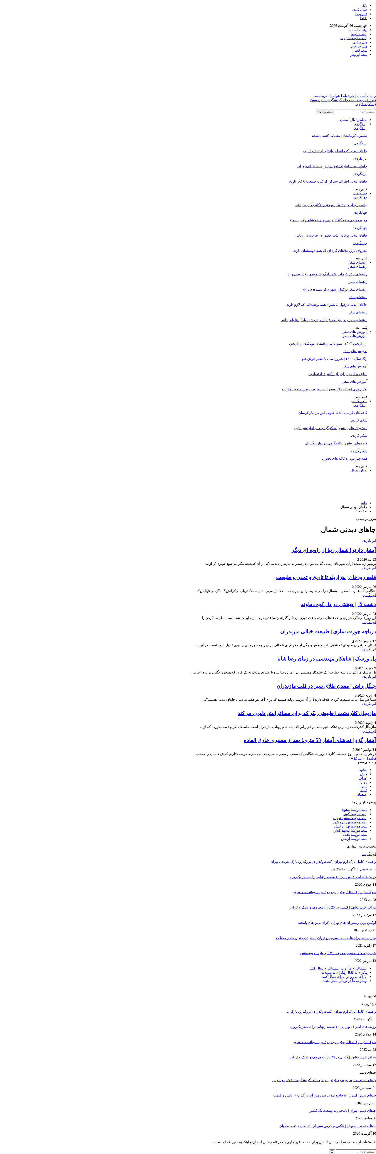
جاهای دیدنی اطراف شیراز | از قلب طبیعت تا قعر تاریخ (328, 181)
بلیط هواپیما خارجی (353, 38)
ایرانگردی (360, 124)
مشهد (363, 770)
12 (359, 758)
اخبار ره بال (359, 470)
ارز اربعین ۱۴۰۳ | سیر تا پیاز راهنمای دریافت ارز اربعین (328, 343)
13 (355, 758)
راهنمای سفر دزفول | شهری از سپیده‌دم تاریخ (335, 289)
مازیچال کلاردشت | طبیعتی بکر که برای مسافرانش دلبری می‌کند (307, 713)
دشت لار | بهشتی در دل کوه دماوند (338, 604)
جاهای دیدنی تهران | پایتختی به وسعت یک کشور (342, 1110)
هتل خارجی (359, 46)
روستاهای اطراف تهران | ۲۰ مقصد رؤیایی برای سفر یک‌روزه (333, 877)
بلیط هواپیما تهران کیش (350, 826)
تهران (363, 778)
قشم (363, 790)
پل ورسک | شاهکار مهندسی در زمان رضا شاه (327, 659)
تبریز (364, 782)
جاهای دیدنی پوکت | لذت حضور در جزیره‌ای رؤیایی (331, 235)
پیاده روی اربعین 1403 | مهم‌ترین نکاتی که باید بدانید (331, 205)
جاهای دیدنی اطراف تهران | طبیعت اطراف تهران (332, 166)
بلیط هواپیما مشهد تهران (350, 818)
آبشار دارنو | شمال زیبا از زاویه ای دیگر (334, 550)
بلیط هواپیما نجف (355, 834)
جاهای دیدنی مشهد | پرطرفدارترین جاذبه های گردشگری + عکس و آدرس (324, 1080)
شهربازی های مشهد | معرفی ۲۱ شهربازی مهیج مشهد (338, 953)
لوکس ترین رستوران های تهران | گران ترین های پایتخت (336, 922)
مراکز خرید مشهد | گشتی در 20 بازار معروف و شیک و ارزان (333, 907)
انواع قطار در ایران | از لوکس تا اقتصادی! (338, 374)
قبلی (372, 758)
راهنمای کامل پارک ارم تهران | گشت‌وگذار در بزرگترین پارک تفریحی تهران (323, 861)
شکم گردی (359, 401)
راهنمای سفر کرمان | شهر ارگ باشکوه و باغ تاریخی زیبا (327, 274)
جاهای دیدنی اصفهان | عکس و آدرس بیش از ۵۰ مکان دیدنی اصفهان (327, 1126)
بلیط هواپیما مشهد (354, 810)
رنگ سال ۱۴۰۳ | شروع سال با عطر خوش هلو (334, 358)
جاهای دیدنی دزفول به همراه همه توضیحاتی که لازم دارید (327, 304)
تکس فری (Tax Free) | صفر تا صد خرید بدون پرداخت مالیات (324, 389)
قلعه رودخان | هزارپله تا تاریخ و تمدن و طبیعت (326, 577)
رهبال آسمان (358, 30)
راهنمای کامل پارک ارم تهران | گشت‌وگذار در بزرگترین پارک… (331, 1011)
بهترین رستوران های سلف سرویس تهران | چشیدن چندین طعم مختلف (326, 938)
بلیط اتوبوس (358, 54)
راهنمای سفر (358, 262)
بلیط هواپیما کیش (355, 814)
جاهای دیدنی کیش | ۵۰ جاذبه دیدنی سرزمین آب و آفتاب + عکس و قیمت (324, 1095)
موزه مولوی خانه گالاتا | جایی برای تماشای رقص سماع (328, 220)
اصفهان (361, 794)
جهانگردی (360, 193)
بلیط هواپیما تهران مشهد (350, 822)
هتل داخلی (359, 42)
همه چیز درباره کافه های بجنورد (344, 458)
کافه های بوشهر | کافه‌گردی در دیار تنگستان (336, 443)
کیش (363, 774)
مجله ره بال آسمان (353, 120)
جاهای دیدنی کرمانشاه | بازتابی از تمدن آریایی (335, 151)
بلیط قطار (360, 50)
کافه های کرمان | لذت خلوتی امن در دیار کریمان (332, 413)
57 (333, 869)
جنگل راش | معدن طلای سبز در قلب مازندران (326, 686)
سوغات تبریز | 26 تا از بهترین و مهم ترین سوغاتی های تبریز (334, 892)
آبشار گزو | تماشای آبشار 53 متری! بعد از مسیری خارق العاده (310, 740)
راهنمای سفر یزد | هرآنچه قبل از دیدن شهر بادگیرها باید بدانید (324, 320)
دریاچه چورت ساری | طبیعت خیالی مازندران (328, 631)
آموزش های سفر (355, 331)
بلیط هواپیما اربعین (354, 839)
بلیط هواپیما (359, 34)
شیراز (363, 786)
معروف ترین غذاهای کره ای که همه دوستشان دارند (330, 250)
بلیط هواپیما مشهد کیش (350, 830)
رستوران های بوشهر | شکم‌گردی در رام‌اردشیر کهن (330, 428)
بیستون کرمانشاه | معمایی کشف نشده (339, 135)
